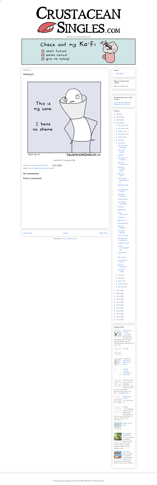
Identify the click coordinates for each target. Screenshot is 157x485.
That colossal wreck (122, 261)
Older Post (103, 233)
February (121, 284)
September (122, 134)
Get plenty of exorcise (127, 331)
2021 (118, 290)
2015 (118, 308)
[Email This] (53, 165)
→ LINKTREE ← (119, 74)
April (120, 278)
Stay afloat (126, 452)
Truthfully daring (123, 243)
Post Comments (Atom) (69, 238)
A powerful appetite (121, 231)
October (121, 131)
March (120, 281)
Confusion (121, 217)
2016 (118, 305)
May (119, 275)
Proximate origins (121, 270)
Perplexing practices (121, 195)
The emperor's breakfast (123, 158)
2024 (118, 117)
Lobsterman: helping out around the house (127, 361)
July (119, 140)
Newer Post (27, 233)
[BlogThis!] (55, 165)
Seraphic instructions (122, 266)
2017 (118, 302)
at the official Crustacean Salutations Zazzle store (122, 103)
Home (65, 233)
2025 (118, 114)
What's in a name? (121, 174)
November (122, 128)
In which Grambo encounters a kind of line (127, 371)
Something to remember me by (123, 180)
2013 (118, 314)
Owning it (121, 207)
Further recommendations (123, 247)
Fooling (125, 407)
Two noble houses (121, 151)
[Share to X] (57, 165)
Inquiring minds (128, 380)
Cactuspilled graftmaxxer (127, 434)
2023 (118, 120)
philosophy (41, 168)
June (120, 143)
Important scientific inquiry (121, 169)
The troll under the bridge (123, 146)
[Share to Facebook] (59, 165)
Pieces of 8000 (123, 235)
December (122, 125)
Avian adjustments (123, 213)
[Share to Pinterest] (61, 165)
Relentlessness (123, 223)
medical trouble (32, 168)
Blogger (101, 481)
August (120, 137)
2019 (118, 296)
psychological (50, 168)
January (121, 287)
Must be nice (122, 220)
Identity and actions (127, 397)
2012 (118, 316)
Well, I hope (122, 257)
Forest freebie (122, 199)
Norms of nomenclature (123, 163)
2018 (118, 299)
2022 (118, 123)
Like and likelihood (122, 227)
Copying (120, 155)
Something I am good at (123, 190)
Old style (126, 348)
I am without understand (122, 203)
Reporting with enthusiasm (122, 239)
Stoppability (121, 209)
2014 (118, 311)
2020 (118, 293)
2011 (118, 319)
